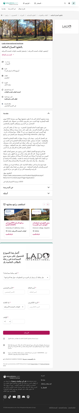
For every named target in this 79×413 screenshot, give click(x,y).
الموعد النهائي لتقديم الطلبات (12, 92)
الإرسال (26, 333)
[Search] (65, 3)
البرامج (27, 3)
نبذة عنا (43, 380)
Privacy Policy (34, 364)
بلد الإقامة (7, 302)
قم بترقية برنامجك (46, 384)
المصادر (39, 3)
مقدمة (4, 9)
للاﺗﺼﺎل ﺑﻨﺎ (44, 387)
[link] (57, 15)
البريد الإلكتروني (33, 302)
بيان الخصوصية (31, 359)
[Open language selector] (69, 3)
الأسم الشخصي (8, 288)
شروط (24, 359)
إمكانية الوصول (71, 407)
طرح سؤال (21, 9)
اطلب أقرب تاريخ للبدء (10, 99)
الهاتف (5, 317)
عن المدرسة (12, 9)
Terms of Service (44, 364)
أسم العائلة (32, 288)
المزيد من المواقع (7, 54)
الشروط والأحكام (53, 407)
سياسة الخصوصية (63, 407)
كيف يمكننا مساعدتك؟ (10, 273)
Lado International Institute (12, 43)
